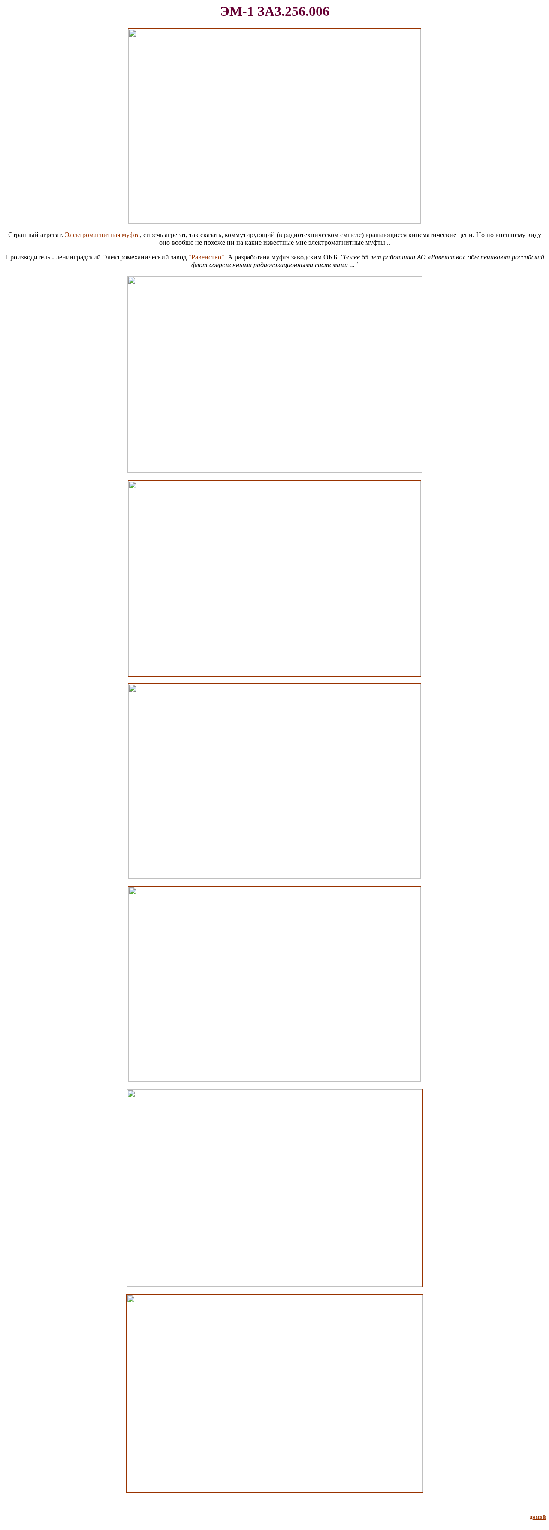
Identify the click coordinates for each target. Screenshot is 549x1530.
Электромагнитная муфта (102, 234)
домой (538, 1517)
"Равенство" (206, 257)
